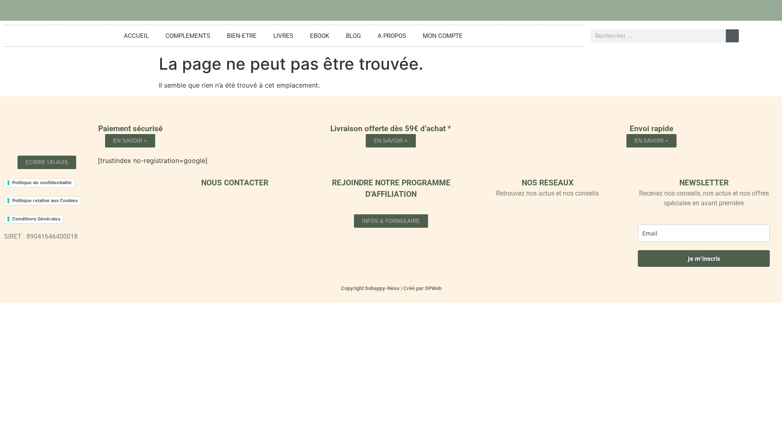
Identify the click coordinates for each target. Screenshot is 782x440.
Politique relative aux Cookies (45, 200)
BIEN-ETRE (242, 36)
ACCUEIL (136, 36)
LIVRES (283, 36)
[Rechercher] (732, 35)
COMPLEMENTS (187, 36)
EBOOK (319, 36)
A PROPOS (392, 36)
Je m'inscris (704, 258)
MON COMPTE (443, 36)
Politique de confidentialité (42, 182)
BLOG (353, 36)
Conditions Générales (36, 219)
